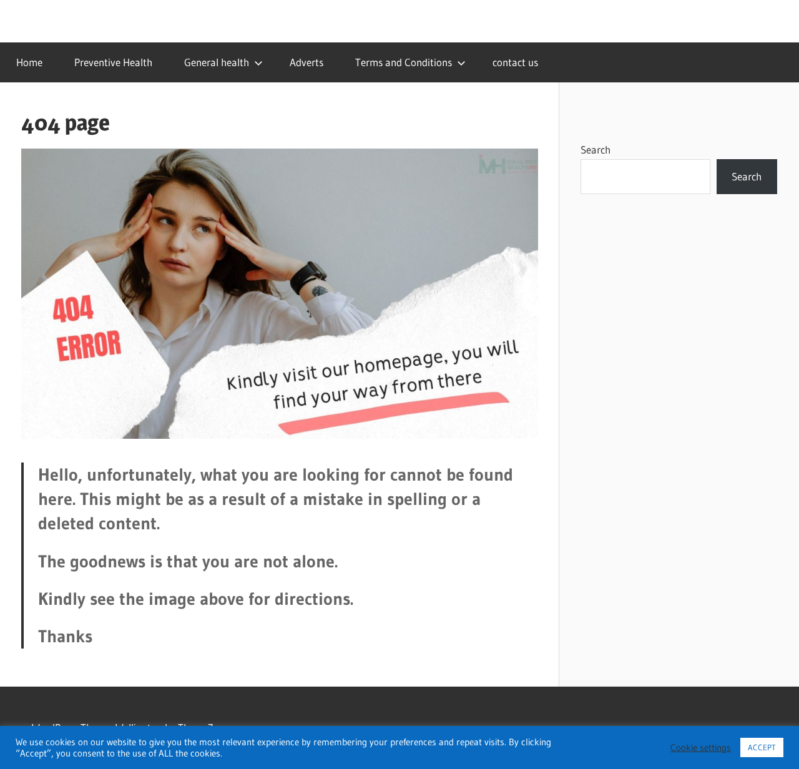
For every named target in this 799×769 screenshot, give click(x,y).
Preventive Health (113, 62)
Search (595, 149)
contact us (515, 62)
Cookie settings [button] (700, 747)
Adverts (306, 62)
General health (216, 62)
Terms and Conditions (403, 62)
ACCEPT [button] (762, 747)
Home (29, 62)
